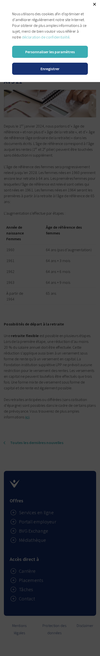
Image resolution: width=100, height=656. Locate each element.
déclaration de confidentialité (45, 37)
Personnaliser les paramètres (50, 51)
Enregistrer (50, 68)
